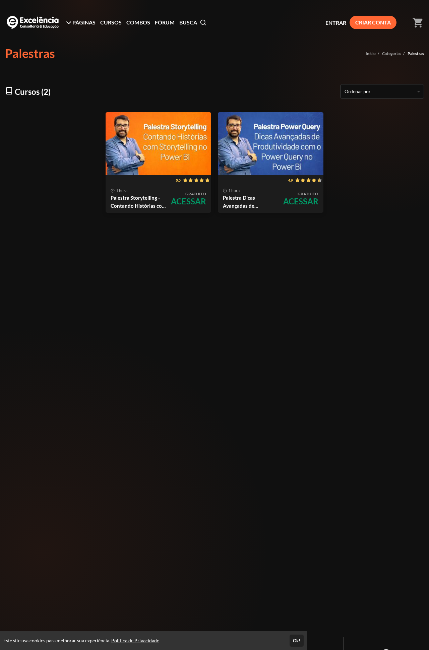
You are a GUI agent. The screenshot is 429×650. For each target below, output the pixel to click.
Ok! (296, 640)
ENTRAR (335, 22)
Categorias (391, 53)
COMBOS (138, 22)
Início (371, 53)
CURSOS (111, 22)
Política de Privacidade (135, 640)
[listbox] (382, 91)
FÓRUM (165, 22)
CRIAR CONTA (373, 22)
